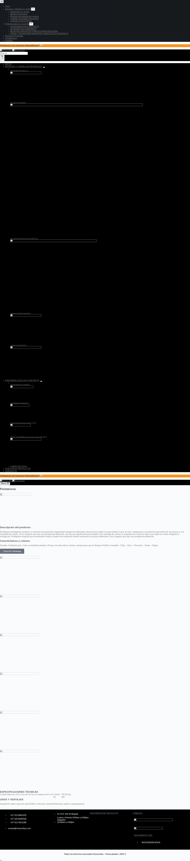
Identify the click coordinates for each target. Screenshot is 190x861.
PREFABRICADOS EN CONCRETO (22, 380)
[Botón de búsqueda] (2, 58)
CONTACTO (11, 471)
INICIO (8, 64)
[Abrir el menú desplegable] (44, 67)
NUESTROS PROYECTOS (18, 468)
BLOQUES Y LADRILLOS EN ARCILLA (23, 66)
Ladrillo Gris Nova (18, 466)
